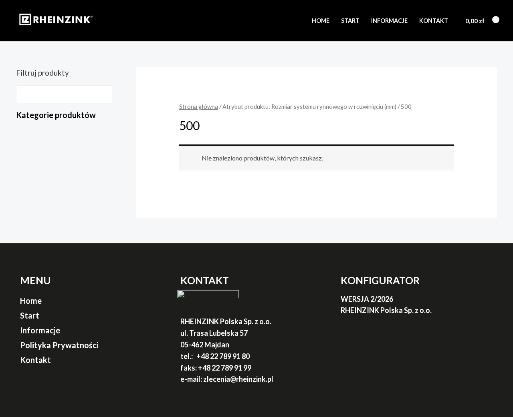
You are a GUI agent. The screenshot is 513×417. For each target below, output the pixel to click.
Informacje (389, 20)
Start (350, 20)
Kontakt (433, 20)
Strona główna (198, 106)
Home (320, 20)
